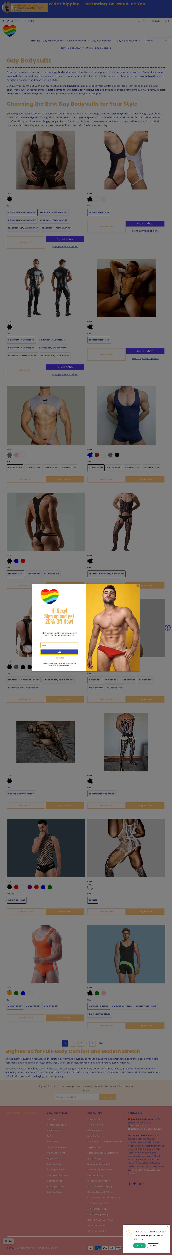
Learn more (138, 1239)
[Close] (167, 1226)
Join (59, 652)
